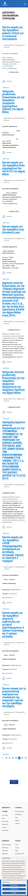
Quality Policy (5, 830)
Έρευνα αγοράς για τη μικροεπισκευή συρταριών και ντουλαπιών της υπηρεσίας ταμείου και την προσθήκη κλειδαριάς (14, 697)
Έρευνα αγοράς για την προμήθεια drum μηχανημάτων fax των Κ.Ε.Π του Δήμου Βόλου (13, 168)
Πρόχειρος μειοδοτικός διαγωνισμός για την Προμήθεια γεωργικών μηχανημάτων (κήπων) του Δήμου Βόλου (13, 102)
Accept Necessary (14, 889)
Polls (16, 817)
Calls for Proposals (6, 844)
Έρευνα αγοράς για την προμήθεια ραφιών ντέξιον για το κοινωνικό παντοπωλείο (12, 33)
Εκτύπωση (9, 81)
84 (13, 758)
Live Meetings (18, 814)
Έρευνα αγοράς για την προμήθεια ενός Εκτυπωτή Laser (13, 229)
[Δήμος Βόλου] (5, 3)
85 (16, 758)
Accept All (14, 893)
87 (22, 758)
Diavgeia (17, 820)
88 (25, 758)
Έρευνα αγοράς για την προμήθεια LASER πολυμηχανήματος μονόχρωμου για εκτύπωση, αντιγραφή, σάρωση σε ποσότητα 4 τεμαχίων (13, 549)
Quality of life (5, 824)
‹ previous (2, 757)
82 (6, 758)
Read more (6, 87)
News (3, 818)
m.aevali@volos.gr (11, 68)
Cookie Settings (14, 885)
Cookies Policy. (6, 882)
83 (9, 758)
